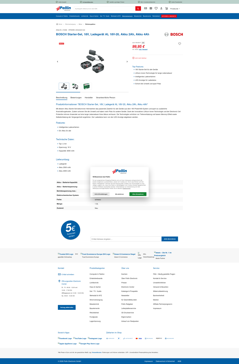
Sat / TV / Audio (95, 291)
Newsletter (125, 295)
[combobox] (104, 8)
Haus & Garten (95, 287)
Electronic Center (127, 287)
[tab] (61, 98)
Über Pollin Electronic (129, 278)
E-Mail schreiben (68, 274)
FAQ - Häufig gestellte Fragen (164, 274)
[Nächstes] (127, 61)
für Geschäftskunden (129, 299)
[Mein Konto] (161, 8)
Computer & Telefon (97, 274)
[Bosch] (173, 35)
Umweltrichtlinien (159, 282)
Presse (124, 282)
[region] (92, 66)
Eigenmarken (126, 317)
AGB (179, 361)
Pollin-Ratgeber (127, 304)
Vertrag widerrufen (66, 307)
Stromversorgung (96, 299)
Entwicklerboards (96, 278)
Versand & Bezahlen (160, 287)
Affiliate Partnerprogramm (162, 304)
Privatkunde (174, 9)
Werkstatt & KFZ (96, 295)
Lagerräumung (95, 321)
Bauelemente (95, 308)
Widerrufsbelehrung (160, 291)
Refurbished (94, 312)
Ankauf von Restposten (130, 321)
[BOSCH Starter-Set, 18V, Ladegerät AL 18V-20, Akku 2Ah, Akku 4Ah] (92, 61)
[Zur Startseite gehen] (63, 8)
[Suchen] (138, 8)
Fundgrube (94, 317)
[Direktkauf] (150, 8)
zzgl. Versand (143, 49)
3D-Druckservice (127, 312)
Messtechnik (94, 304)
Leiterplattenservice (128, 308)
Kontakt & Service (159, 278)
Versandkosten (97, 352)
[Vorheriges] (57, 61)
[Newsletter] (145, 8)
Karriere (124, 274)
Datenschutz (102, 243)
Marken (156, 299)
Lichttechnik (94, 282)
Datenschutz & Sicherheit (165, 361)
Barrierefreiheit (158, 295)
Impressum (157, 308)
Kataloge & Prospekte (129, 291)
